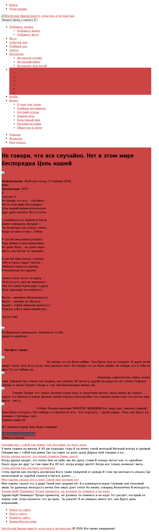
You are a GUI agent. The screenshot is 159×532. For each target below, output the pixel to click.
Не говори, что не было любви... (24, 362)
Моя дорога (18, 185)
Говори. (7, 393)
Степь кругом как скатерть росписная (28, 468)
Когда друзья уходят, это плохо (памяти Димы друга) (40, 456)
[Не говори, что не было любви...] (25, 358)
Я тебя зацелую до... (16, 340)
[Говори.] (8, 389)
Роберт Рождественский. (19, 408)
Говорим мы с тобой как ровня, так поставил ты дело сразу (44, 445)
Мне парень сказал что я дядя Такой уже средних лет (40, 480)
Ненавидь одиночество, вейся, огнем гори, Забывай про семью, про (49, 377)
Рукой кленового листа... (48, 340)
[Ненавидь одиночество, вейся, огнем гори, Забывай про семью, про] (51, 373)
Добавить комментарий (18, 434)
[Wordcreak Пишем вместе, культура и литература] (38, 16)
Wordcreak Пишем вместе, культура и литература (36, 528)
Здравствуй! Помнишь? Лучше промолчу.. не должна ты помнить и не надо (56, 491)
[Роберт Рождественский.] (20, 404)
